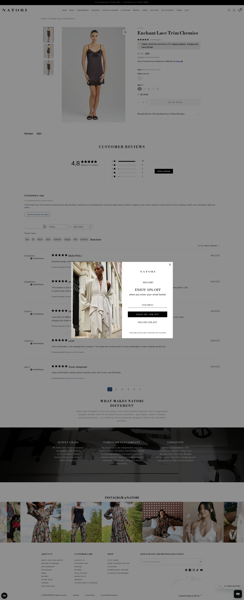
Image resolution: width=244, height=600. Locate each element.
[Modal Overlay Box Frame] (122, 300)
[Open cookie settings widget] (4, 596)
